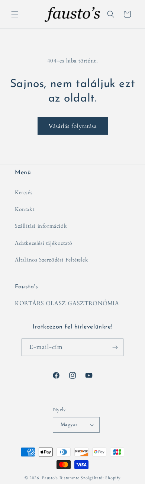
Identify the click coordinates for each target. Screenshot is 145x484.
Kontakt (24, 209)
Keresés (23, 192)
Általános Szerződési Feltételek (51, 259)
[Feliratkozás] (115, 347)
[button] (15, 14)
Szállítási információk (41, 226)
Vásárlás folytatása (73, 126)
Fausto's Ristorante (60, 478)
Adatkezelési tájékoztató (43, 243)
